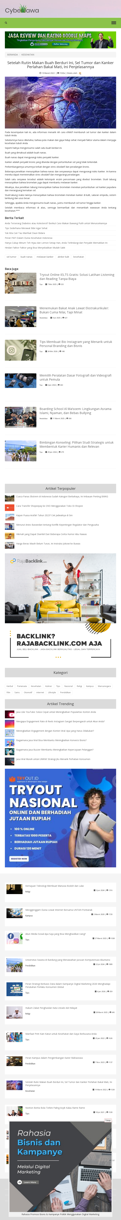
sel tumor (11, 256)
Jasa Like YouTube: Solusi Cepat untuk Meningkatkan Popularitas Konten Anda (56, 711)
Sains (17, 692)
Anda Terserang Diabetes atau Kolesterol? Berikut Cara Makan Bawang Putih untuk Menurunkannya (56, 223)
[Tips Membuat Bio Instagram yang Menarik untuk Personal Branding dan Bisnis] (20, 355)
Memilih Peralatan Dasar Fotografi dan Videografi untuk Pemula (76, 377)
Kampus (90, 686)
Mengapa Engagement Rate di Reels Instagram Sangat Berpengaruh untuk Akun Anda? (60, 721)
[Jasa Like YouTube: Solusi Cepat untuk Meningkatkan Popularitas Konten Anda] (12, 714)
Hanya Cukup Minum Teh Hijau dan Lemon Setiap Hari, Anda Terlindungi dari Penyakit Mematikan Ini (56, 242)
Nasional (68, 686)
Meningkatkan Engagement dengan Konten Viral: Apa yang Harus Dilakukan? (55, 730)
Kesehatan (36, 686)
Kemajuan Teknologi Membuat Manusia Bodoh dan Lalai (54, 885)
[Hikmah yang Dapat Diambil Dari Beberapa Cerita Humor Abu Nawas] (12, 535)
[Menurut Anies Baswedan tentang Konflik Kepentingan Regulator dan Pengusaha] (12, 526)
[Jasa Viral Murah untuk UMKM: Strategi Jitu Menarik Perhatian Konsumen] (12, 761)
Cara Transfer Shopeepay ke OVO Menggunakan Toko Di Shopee (49, 505)
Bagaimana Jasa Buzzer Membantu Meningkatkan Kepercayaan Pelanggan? (54, 749)
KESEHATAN (27, 54)
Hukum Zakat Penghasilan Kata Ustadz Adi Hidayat (51, 1007)
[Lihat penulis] (80, 73)
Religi (79, 686)
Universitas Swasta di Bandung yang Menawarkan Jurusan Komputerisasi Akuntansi (67, 959)
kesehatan (78, 256)
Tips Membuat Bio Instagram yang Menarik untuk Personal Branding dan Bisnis (76, 344)
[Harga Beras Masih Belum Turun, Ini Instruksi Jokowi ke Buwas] (12, 545)
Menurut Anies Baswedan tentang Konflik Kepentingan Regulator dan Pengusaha (57, 524)
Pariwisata (22, 686)
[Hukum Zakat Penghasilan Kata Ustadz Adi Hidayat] (16, 1012)
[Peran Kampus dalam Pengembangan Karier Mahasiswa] (16, 1060)
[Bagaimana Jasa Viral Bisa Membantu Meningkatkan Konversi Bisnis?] (12, 743)
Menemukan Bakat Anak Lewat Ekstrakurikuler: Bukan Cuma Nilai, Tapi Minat (74, 310)
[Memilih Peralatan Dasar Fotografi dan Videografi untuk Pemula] (20, 380)
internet (40, 692)
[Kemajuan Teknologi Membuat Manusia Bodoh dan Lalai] (16, 888)
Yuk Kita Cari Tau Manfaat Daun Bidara (25, 233)
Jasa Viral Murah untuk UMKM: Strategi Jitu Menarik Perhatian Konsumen (53, 759)
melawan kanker (45, 256)
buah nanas (26, 256)
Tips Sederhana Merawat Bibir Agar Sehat (26, 228)
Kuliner (48, 686)
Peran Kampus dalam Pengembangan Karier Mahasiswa (54, 1057)
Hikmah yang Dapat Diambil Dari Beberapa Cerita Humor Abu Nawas (51, 534)
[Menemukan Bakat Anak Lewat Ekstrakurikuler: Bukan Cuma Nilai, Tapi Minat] (20, 317)
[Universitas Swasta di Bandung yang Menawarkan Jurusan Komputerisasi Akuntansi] (16, 964)
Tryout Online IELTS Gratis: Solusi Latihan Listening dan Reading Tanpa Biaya (77, 277)
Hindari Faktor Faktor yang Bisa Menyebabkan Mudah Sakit (35, 247)
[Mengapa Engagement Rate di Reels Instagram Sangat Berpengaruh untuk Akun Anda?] (12, 723)
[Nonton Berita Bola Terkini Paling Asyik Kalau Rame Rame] (16, 1110)
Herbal (10, 686)
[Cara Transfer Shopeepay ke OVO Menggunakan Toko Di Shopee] (12, 507)
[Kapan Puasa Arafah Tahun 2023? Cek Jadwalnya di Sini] (12, 516)
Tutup (108, 1120)
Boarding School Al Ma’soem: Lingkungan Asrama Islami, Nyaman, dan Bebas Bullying (75, 411)
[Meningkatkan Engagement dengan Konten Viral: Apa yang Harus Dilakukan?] (12, 732)
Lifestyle (52, 692)
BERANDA (12, 54)
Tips (41, 284)
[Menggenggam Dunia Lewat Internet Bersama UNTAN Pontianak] (16, 913)
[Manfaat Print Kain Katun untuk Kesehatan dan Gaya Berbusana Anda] (16, 1036)
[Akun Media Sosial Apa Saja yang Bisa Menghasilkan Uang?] (16, 937)
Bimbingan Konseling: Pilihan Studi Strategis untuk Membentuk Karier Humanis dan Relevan (77, 444)
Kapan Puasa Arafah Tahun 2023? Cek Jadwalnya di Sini (44, 515)
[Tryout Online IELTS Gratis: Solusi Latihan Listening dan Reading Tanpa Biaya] (20, 282)
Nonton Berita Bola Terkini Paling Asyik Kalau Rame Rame (55, 1107)
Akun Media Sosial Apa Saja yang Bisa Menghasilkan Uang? (55, 933)
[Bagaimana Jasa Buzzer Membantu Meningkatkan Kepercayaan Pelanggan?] (12, 751)
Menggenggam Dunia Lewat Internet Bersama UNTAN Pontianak (58, 909)
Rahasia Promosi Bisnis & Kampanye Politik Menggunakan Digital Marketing (60, 1214)
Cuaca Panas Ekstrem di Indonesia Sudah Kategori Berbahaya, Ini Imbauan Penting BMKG (62, 496)
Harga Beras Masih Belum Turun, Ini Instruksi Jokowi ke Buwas (48, 543)
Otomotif (28, 692)
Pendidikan (44, 318)
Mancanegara (104, 686)
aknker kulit (63, 256)
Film (8, 692)
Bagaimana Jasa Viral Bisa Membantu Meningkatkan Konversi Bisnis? (51, 740)
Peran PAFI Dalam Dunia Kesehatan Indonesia (28, 237)
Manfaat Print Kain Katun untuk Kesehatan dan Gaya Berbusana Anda (61, 1033)
